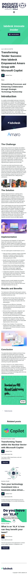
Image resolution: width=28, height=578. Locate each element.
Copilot (13, 438)
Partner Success (8, 410)
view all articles (15, 34)
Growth (7, 481)
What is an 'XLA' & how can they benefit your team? (13, 529)
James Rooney (8, 536)
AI (6, 438)
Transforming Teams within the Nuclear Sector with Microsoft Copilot (14, 445)
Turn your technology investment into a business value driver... (12, 487)
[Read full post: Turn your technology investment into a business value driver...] (14, 473)
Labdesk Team (8, 75)
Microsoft (3, 438)
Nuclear (9, 438)
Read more (5, 462)
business (3, 481)
